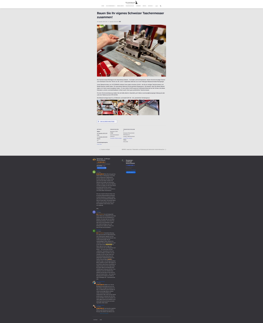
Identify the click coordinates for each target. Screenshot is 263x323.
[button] (152, 5)
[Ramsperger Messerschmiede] (131, 2)
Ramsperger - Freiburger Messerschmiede (103, 159)
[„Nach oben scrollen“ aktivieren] (260, 320)
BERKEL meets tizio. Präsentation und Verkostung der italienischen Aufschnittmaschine (143, 149)
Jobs (101, 319)
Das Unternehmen (110, 5)
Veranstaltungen (130, 5)
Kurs (101, 144)
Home (103, 5)
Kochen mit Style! (105, 149)
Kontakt (150, 5)
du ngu (98, 171)
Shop (156, 6)
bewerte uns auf (101, 167)
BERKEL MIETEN (120, 5)
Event (98, 144)
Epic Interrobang (100, 281)
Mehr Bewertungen (104, 313)
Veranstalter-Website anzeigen (116, 138)
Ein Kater (98, 229)
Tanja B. (98, 211)
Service (144, 5)
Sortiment (138, 5)
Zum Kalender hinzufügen (107, 121)
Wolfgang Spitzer (100, 305)
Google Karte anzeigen (127, 138)
